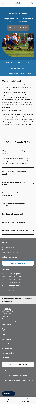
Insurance (5, 357)
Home (4, 335)
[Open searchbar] (32, 3)
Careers (24, 380)
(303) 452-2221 (20, 68)
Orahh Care (30, 380)
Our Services (6, 339)
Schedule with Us (18, 28)
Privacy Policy (7, 380)
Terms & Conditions (16, 380)
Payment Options (8, 353)
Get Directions (18, 263)
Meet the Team (7, 344)
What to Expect (7, 348)
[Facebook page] (3, 329)
